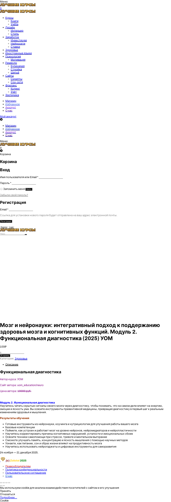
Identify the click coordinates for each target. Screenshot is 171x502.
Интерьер (17, 30)
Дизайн (10, 27)
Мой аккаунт (8, 116)
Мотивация (18, 59)
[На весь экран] (6, 482)
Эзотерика (12, 95)
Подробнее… (8, 497)
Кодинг (15, 88)
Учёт (14, 91)
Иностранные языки (18, 53)
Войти (28, 189)
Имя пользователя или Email (19, 177)
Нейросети (18, 43)
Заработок (12, 37)
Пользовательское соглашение (25, 472)
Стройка (16, 69)
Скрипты (16, 78)
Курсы (9, 17)
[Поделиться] (4, 482)
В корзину (5, 356)
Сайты (9, 75)
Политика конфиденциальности (26, 469)
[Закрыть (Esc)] (1, 482)
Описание (11, 364)
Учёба (14, 24)
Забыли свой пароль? (14, 195)
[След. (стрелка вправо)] (4, 485)
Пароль (5, 183)
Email (4, 209)
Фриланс (11, 85)
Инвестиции (19, 40)
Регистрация (6, 221)
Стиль (15, 33)
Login (11, 227)
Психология (13, 56)
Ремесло (11, 62)
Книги (14, 20)
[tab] (88, 364)
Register (4, 227)
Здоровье (11, 49)
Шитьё (15, 72)
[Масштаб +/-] (9, 482)
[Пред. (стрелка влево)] (1, 485)
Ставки (15, 46)
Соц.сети (17, 82)
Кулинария (18, 66)
